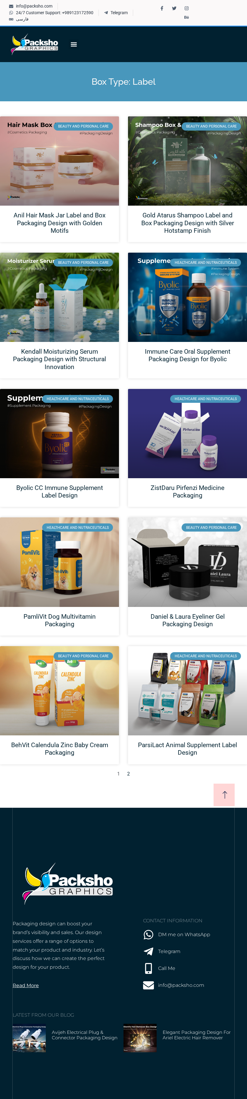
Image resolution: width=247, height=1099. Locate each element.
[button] (74, 44)
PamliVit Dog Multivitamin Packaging (59, 620)
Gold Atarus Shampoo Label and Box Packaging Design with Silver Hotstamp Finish (187, 223)
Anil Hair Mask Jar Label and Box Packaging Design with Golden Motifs (59, 223)
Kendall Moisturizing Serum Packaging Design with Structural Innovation (59, 359)
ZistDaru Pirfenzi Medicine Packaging (187, 491)
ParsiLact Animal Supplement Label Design (187, 748)
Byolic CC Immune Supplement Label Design (59, 491)
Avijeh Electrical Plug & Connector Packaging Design (84, 1035)
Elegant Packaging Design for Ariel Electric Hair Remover (197, 1035)
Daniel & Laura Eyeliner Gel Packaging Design (188, 620)
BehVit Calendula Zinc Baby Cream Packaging (59, 748)
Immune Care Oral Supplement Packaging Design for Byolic (187, 355)
